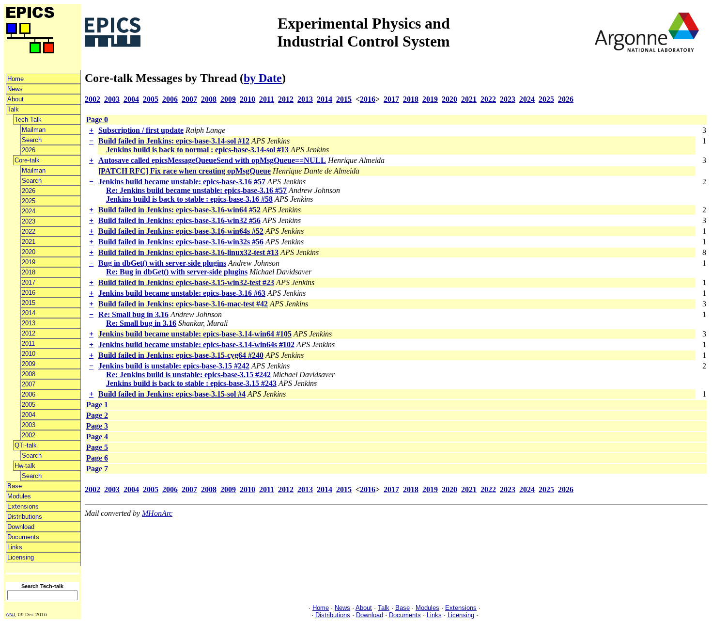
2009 (28, 363)
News (15, 89)
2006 (28, 394)
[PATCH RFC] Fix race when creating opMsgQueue (184, 171)
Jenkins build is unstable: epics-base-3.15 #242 (173, 366)
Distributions (24, 516)
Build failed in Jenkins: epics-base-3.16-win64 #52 (179, 210)
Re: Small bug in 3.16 (133, 314)
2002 (28, 435)
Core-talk (27, 160)
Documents (23, 537)
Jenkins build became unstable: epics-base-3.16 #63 (181, 293)
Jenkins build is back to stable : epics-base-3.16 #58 (189, 199)
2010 (28, 353)
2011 (28, 343)
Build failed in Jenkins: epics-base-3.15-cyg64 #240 (180, 355)
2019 (28, 262)
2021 (28, 241)
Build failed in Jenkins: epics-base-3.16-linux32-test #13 (188, 252)
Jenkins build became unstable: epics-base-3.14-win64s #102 (196, 344)
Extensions (23, 506)
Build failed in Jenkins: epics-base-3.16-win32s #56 (180, 242)
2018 (28, 272)
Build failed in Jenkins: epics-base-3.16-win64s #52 (180, 231)
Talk (13, 109)
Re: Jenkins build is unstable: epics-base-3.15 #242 (188, 374)
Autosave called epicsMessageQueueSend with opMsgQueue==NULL (212, 160)
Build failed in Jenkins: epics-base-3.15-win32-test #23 (186, 282)
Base (14, 486)
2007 (28, 384)
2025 (28, 201)
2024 (28, 211)
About (15, 99)
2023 (28, 221)
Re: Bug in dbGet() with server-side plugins (177, 272)
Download (20, 526)
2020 (28, 252)
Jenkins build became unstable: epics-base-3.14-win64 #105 (195, 334)
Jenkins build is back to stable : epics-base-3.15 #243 (191, 383)
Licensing (20, 557)
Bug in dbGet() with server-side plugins (162, 263)
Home (15, 78)
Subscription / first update (141, 130)
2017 (28, 282)
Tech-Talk (28, 119)
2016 (28, 292)
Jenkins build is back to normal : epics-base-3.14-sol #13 (197, 149)
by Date (263, 78)
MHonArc (157, 513)
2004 (28, 414)
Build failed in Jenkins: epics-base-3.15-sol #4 (172, 394)
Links (14, 547)
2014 (28, 313)
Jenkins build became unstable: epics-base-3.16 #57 (181, 181)
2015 (28, 302)
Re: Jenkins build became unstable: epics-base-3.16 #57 (196, 190)
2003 (28, 425)
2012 (28, 333)
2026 (28, 150)
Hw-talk (25, 465)
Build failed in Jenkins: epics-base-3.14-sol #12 (173, 141)
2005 (28, 404)
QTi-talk (26, 445)
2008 (28, 374)
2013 (28, 323)
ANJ (10, 614)
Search (32, 140)
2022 (28, 231)
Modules (19, 496)
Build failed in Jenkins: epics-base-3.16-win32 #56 (179, 220)
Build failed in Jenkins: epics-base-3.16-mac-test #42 (183, 304)
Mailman (34, 129)
